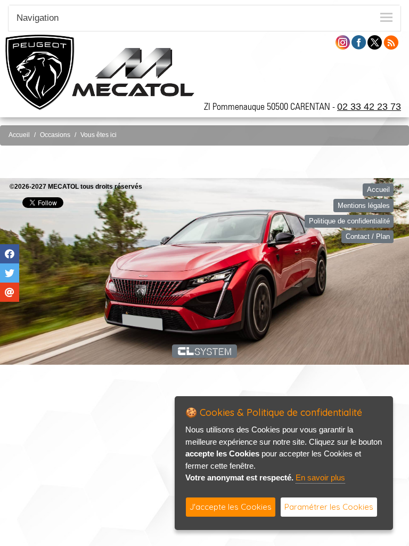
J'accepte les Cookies (231, 507)
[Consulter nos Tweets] (374, 41)
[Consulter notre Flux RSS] (390, 41)
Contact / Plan (368, 236)
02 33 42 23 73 (369, 106)
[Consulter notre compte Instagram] (343, 41)
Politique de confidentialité (349, 221)
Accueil (19, 135)
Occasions (55, 135)
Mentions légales (364, 206)
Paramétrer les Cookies (328, 507)
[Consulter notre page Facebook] (358, 41)
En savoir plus (320, 477)
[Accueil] (133, 71)
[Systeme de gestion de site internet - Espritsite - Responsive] (205, 350)
